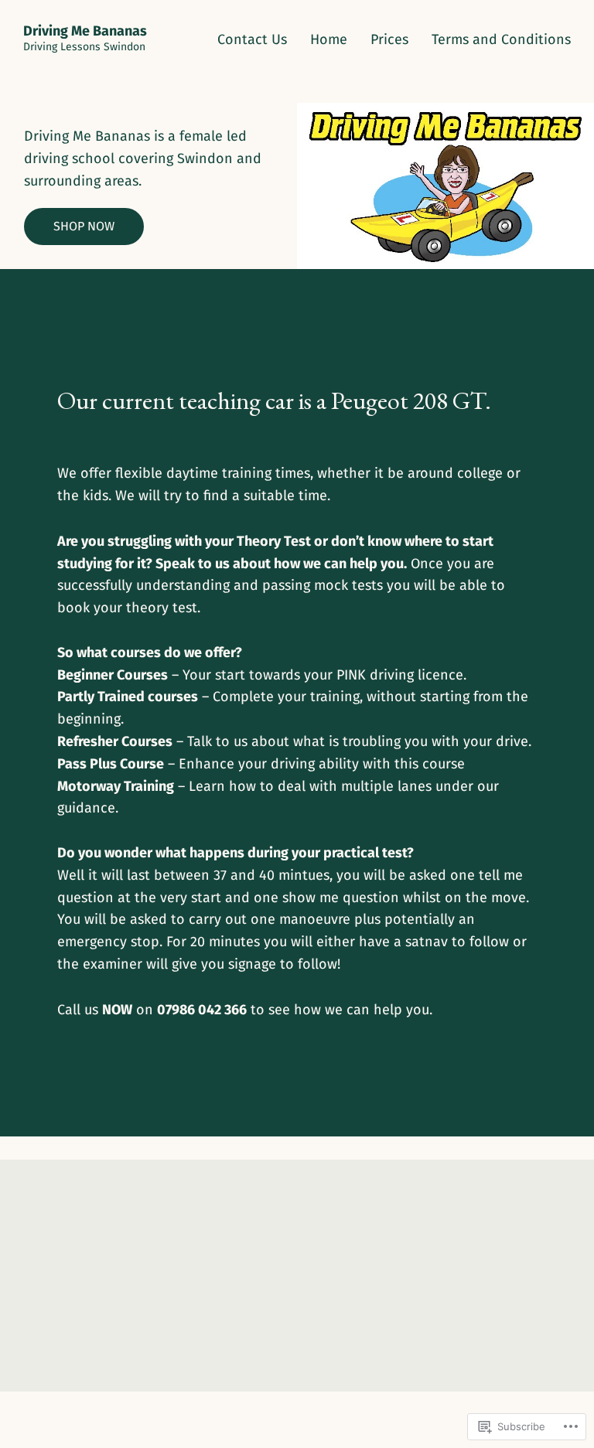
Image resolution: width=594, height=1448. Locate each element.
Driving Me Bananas (85, 30)
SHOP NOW (83, 226)
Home (328, 39)
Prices (389, 39)
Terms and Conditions (501, 39)
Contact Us (252, 39)
